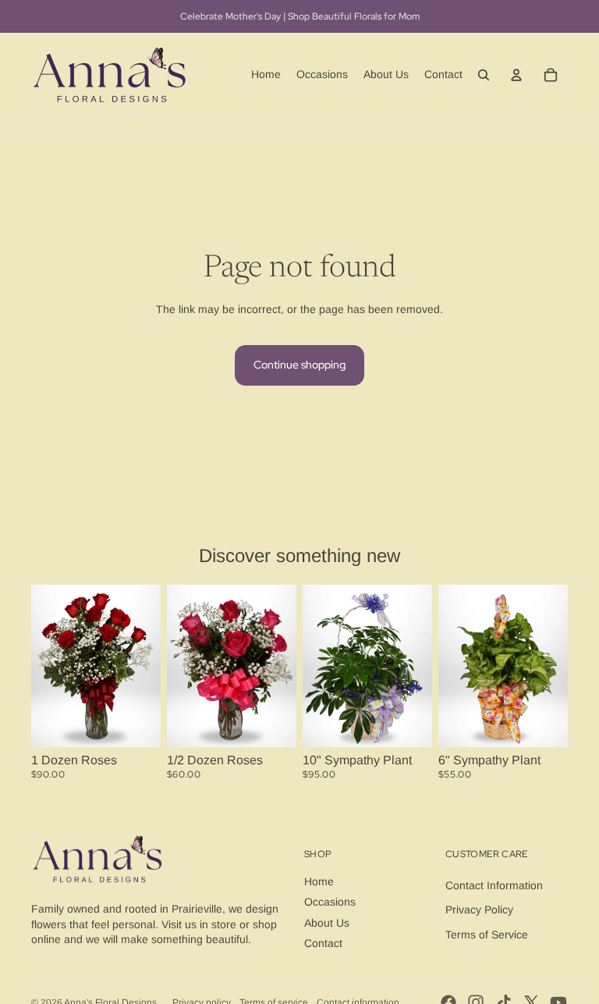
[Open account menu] (516, 75)
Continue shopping (299, 365)
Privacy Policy (479, 909)
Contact (323, 943)
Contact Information (494, 885)
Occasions (330, 901)
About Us (326, 923)
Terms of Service (486, 934)
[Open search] (483, 75)
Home (319, 881)
